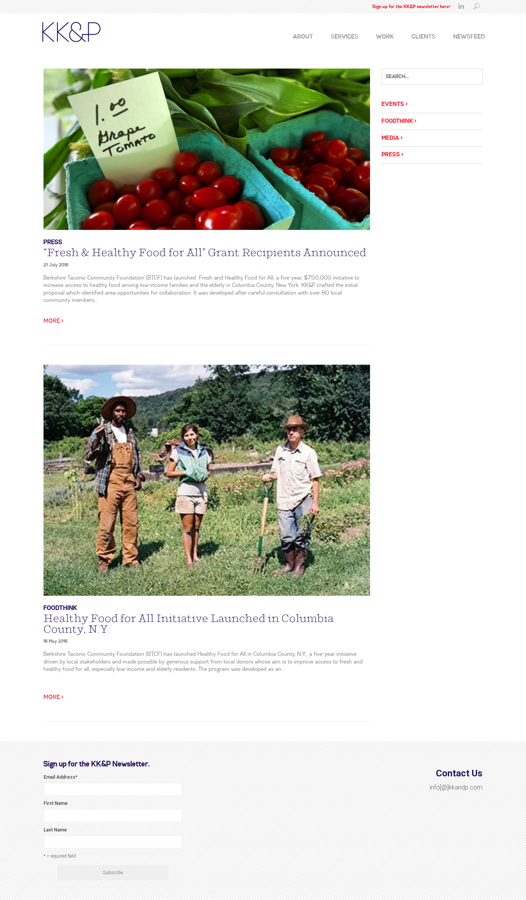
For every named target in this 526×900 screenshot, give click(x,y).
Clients (424, 37)
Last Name (55, 830)
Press (53, 242)
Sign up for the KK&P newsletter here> (411, 6)
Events (393, 104)
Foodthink (60, 608)
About (303, 37)
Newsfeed (469, 37)
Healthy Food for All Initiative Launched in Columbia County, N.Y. (189, 624)
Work (385, 37)
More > (53, 321)
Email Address (60, 777)
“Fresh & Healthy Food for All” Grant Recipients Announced (205, 252)
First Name (56, 803)
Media (390, 138)
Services (344, 37)
